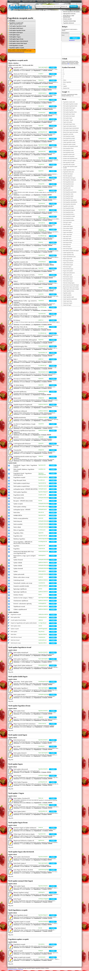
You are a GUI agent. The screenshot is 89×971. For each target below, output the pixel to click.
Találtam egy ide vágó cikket (14, 65)
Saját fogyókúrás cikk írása (69, 13)
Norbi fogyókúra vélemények (69, 179)
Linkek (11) (20, 24)
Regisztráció (72, 40)
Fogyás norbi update (67, 122)
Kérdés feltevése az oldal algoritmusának (68, 16)
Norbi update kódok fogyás (16, 28)
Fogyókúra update (67, 293)
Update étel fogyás (67, 305)
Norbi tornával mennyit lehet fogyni (71, 284)
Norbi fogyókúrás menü (68, 182)
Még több (10, 672)
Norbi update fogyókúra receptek (45, 1)
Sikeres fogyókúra (67, 82)
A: (63, 72)
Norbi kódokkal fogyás (68, 268)
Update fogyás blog (67, 301)
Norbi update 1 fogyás (15, 37)
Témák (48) (16, 24)
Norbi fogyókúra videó (68, 194)
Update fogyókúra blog (68, 252)
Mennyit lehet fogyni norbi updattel (71, 287)
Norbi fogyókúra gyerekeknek (69, 192)
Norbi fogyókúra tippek (68, 196)
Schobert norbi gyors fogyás (69, 160)
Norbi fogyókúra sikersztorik (69, 204)
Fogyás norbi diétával (68, 232)
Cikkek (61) (11, 24)
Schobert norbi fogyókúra (68, 156)
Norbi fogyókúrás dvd (68, 190)
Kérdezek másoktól (67, 19)
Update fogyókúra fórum (68, 291)
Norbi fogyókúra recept (68, 150)
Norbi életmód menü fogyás (69, 177)
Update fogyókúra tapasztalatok (70, 299)
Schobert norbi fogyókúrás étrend (70, 146)
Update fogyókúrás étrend (68, 169)
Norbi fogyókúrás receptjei (69, 216)
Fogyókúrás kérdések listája (69, 21)
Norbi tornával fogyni (68, 280)
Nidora (64, 80)
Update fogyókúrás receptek (69, 142)
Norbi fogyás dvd (67, 244)
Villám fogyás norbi (67, 274)
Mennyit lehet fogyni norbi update (70, 132)
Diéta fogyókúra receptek (68, 162)
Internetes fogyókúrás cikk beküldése (71, 11)
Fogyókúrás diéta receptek (69, 164)
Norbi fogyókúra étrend (68, 148)
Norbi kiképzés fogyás (68, 264)
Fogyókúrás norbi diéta (68, 134)
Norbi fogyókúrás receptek (16, 45)
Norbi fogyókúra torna (68, 198)
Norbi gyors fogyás (67, 222)
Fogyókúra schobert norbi (68, 154)
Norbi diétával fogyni (67, 240)
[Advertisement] (32, 14)
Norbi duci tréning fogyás (68, 282)
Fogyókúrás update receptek (16, 47)
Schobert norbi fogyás (68, 173)
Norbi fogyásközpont (67, 278)
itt (68, 63)
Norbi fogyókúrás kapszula (69, 210)
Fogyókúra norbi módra (68, 206)
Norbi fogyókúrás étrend (68, 152)
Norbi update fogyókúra (68, 110)
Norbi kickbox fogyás (68, 276)
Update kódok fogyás (68, 226)
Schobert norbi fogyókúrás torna (70, 158)
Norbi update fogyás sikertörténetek (18, 41)
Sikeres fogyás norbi (67, 258)
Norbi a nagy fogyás (67, 234)
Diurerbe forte (66, 88)
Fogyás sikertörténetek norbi (69, 256)
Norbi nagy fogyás (67, 238)
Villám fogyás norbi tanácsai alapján (71, 289)
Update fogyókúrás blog (68, 254)
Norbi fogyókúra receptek (68, 136)
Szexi (64, 84)
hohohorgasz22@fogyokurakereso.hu (16, 52)
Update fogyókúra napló (68, 297)
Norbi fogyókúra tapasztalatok (69, 200)
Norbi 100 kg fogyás (67, 248)
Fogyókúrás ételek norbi (68, 171)
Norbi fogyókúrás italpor (68, 208)
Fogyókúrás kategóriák (14, 1)
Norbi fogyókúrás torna (68, 218)
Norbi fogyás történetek (68, 260)
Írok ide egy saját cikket (27, 65)
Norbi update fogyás (14, 34)
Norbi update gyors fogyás (69, 114)
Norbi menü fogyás (67, 230)
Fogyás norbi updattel (68, 270)
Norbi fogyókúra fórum (68, 186)
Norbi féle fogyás (67, 224)
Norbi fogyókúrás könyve (68, 214)
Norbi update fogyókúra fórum (17, 30)
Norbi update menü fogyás (16, 32)
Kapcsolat (20, 969)
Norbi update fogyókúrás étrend (62, 1)
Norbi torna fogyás (67, 266)
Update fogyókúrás (67, 295)
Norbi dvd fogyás (67, 246)
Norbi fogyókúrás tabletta (68, 220)
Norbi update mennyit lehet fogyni (18, 43)
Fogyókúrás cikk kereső (68, 23)
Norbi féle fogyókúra (67, 175)
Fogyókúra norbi (66, 188)
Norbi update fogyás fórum (16, 39)
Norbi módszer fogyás (68, 228)
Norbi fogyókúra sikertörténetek (70, 202)
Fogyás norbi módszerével (69, 272)
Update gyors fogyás (67, 303)
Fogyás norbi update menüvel (69, 126)
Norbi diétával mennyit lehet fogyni (71, 250)
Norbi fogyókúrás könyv (68, 184)
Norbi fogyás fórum (67, 242)
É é (64, 74)
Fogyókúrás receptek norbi (28, 1)
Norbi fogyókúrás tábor (68, 212)
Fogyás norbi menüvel (68, 262)
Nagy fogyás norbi (67, 236)
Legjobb (65, 86)
